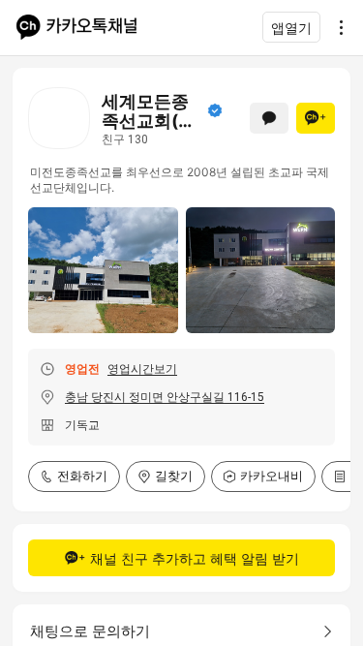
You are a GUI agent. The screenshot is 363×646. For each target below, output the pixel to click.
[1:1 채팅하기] (269, 118)
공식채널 (215, 110)
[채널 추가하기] (315, 118)
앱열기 (291, 27)
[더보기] (336, 27)
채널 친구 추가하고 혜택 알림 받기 (194, 558)
